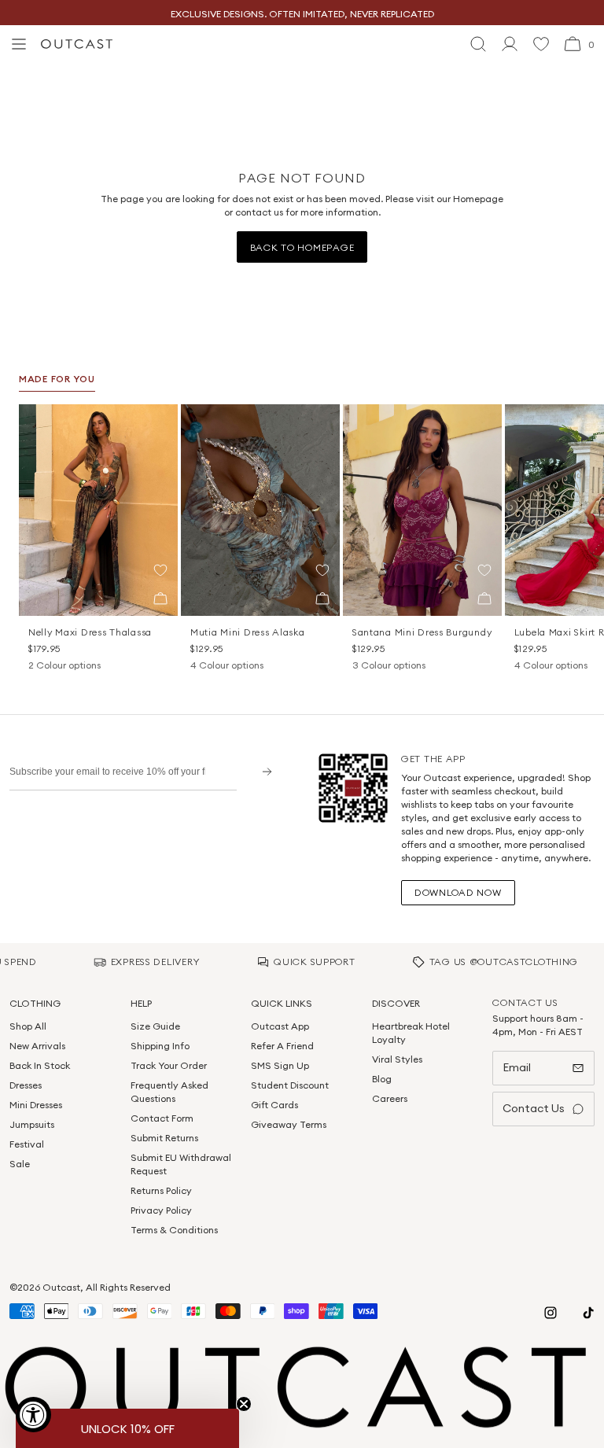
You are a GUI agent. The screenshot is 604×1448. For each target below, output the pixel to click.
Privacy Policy (161, 1210)
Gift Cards (274, 1105)
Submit (261, 771)
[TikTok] (588, 1312)
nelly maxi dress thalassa (90, 632)
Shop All (27, 1026)
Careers (389, 1098)
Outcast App (280, 1026)
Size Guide (155, 1026)
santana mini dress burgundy (422, 632)
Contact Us (534, 1108)
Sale (19, 1164)
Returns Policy (161, 1190)
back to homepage (302, 247)
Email (517, 1067)
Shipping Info (160, 1046)
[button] (160, 570)
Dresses (25, 1085)
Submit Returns (164, 1138)
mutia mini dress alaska (247, 632)
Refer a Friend (282, 1046)
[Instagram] (550, 1312)
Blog (382, 1079)
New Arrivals (37, 1046)
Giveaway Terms (288, 1124)
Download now (458, 892)
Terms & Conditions (174, 1230)
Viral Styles (397, 1059)
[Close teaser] (244, 1404)
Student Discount (290, 1085)
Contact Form (162, 1118)
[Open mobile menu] (18, 44)
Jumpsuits (31, 1124)
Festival (26, 1144)
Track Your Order (169, 1065)
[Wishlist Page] (541, 44)
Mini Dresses (35, 1105)
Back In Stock (39, 1065)
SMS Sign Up (280, 1065)
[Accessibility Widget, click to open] (33, 1414)
